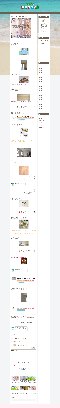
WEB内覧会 (16, 350)
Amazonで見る (21, 117)
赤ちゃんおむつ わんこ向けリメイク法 (43, 41)
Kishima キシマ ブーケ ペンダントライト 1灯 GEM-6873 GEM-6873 (24, 116)
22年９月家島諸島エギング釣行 (43, 43)
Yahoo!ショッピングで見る (21, 119)
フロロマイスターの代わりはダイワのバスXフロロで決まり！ (43, 50)
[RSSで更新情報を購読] (26, 369)
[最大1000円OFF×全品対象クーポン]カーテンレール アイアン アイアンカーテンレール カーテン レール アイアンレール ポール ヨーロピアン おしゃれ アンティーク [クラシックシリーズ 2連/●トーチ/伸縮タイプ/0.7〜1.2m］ (23, 140)
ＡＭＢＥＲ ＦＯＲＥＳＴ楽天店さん (18, 101)
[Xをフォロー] (21, 369)
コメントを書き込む (23, 399)
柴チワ (44, 23)
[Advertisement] (23, 40)
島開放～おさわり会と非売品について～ (43, 46)
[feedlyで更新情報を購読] (24, 369)
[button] (32, 365)
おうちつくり (13, 350)
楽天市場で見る (29, 117)
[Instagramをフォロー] (23, 369)
